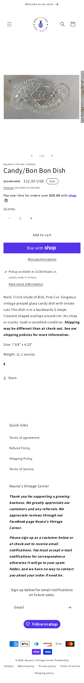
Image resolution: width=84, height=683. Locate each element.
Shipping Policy (20, 458)
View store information (26, 284)
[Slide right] (52, 156)
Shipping (8, 187)
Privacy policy (47, 666)
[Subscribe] (69, 607)
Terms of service (70, 666)
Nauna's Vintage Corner (39, 660)
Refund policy (26, 666)
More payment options (42, 259)
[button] (9, 24)
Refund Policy (19, 448)
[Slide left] (32, 156)
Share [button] (12, 378)
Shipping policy (44, 673)
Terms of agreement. (24, 437)
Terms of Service (21, 469)
